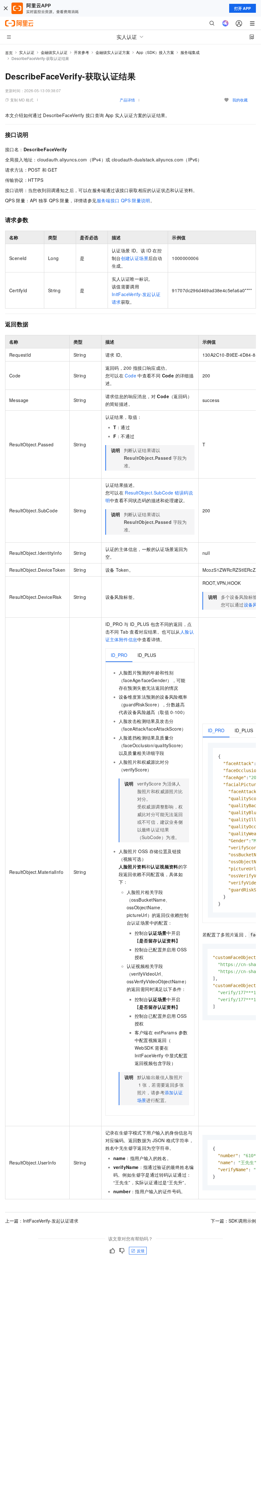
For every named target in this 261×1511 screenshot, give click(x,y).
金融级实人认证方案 (112, 52)
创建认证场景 (134, 258)
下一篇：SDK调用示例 (233, 1220)
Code (130, 375)
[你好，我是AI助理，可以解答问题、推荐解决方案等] (225, 23)
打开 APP (242, 8)
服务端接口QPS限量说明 (123, 200)
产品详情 (127, 99)
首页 (9, 52)
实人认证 (26, 52)
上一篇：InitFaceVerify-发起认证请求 (41, 1220)
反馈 (141, 1250)
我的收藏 (240, 99)
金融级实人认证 (54, 52)
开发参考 (81, 52)
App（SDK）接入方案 (155, 52)
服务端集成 (190, 52)
